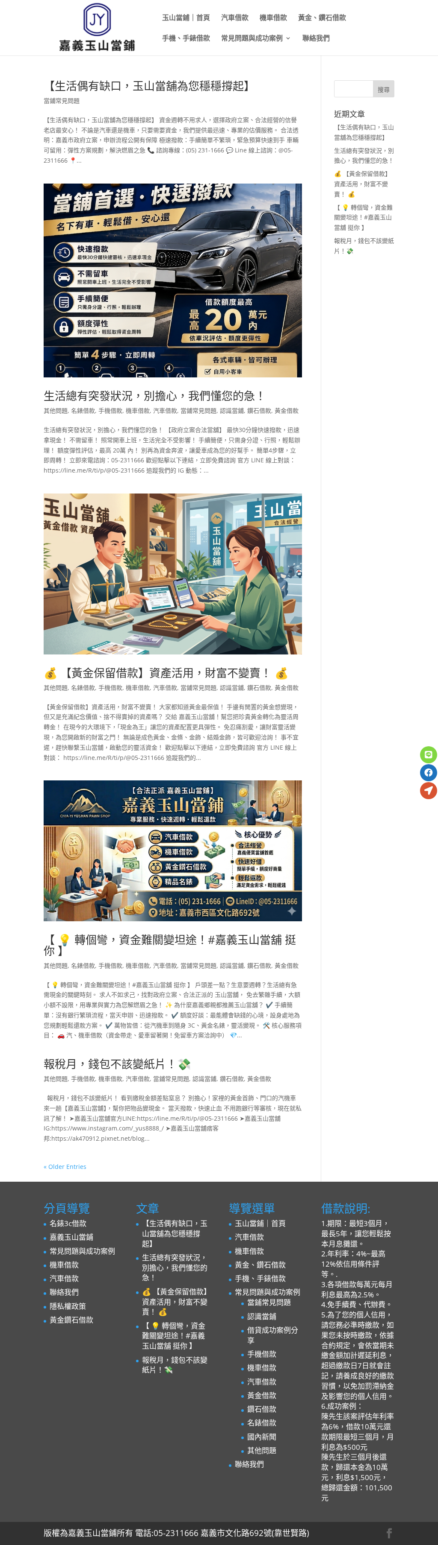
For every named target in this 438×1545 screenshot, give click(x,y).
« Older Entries (65, 1166)
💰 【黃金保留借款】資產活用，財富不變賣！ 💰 (166, 673)
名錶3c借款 (68, 1223)
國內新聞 (261, 1437)
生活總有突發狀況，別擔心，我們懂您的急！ (155, 395)
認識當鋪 (232, 410)
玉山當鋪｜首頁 (186, 18)
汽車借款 (235, 18)
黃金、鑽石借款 (322, 18)
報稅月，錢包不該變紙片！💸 (117, 1064)
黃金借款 (287, 410)
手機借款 (110, 410)
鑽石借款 (259, 410)
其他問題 (56, 410)
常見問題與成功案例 (252, 39)
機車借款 (273, 18)
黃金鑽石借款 (71, 1320)
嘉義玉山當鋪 (71, 1237)
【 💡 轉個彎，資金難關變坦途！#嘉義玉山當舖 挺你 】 (170, 945)
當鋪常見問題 (62, 100)
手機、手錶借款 (186, 39)
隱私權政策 (68, 1306)
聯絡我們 (316, 39)
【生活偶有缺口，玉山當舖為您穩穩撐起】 (149, 85)
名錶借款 (83, 410)
